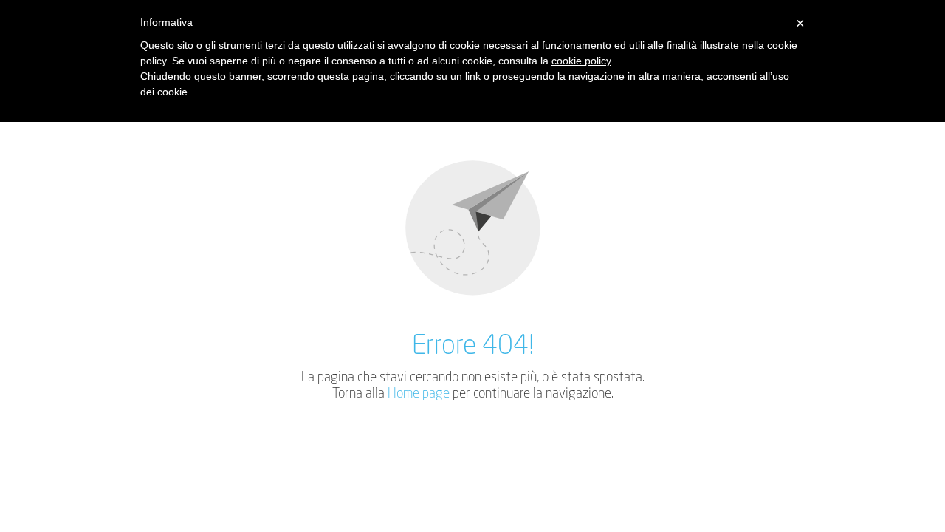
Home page (419, 393)
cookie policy (581, 60)
